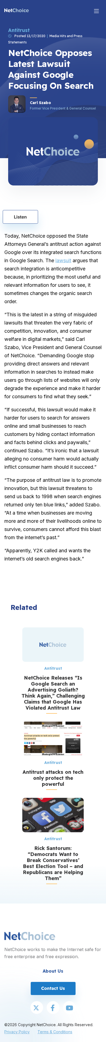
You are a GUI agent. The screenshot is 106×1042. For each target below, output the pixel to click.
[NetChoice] (16, 10)
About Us (53, 971)
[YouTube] (69, 1008)
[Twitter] (37, 1008)
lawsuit (63, 260)
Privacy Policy (17, 1031)
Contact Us (53, 988)
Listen (20, 217)
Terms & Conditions (55, 1031)
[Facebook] (53, 1008)
